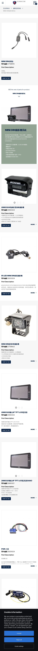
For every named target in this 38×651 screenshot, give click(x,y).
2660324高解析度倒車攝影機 (12, 207)
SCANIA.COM (21, 1)
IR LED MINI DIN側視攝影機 (11, 276)
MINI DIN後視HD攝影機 (10, 344)
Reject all (19, 640)
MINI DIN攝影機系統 (15, 130)
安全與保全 (6, 8)
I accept (19, 633)
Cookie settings (19, 646)
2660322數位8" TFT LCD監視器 (14, 412)
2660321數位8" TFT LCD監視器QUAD (16, 481)
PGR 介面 (5, 549)
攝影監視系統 (17, 8)
